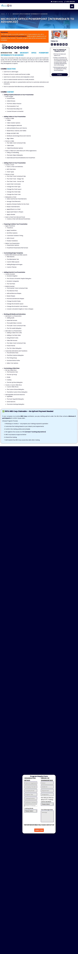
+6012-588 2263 (70, 1)
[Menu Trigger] (72, 6)
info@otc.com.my (58, 1)
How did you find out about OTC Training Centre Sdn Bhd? (47, 799)
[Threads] (24, 47)
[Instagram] (18, 47)
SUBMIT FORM (39, 830)
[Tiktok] (58, 44)
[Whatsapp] (9, 47)
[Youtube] (63, 44)
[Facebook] (3, 47)
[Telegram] (12, 47)
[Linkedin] (6, 47)
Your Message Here (47, 809)
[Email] (15, 47)
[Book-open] (66, 44)
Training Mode (28, 808)
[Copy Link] (27, 47)
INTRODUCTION (6, 53)
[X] (21, 47)
